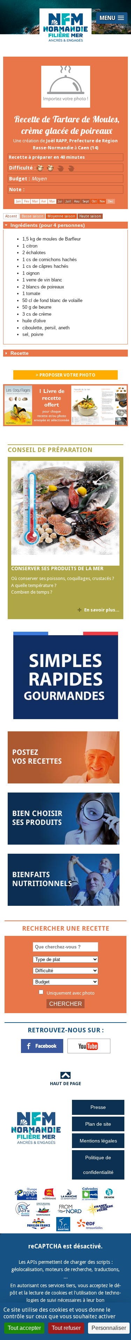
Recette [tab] (19, 353)
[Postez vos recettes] (63, 757)
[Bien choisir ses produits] (63, 818)
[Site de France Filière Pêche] (101, 1208)
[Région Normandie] (49, 1193)
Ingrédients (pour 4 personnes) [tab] (47, 225)
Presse (98, 1107)
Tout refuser (66, 1328)
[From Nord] (70, 1208)
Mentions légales (98, 1141)
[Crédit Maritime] (63, 1223)
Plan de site (98, 1124)
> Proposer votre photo (65, 375)
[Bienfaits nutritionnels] (63, 879)
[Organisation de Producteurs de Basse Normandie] (22, 1208)
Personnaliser (109, 1328)
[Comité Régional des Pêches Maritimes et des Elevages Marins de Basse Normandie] (43, 1208)
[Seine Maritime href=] (109, 1193)
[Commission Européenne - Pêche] (26, 1193)
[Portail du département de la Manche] (68, 1193)
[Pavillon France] (65, 717)
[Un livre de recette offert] (65, 407)
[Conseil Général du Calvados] (90, 1193)
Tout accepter (24, 1328)
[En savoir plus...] (65, 513)
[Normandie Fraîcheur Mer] (65, 27)
